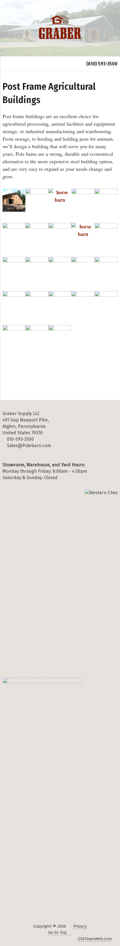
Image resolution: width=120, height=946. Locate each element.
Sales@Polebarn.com (29, 445)
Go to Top (57, 932)
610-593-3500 (20, 439)
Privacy (80, 926)
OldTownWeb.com (95, 938)
